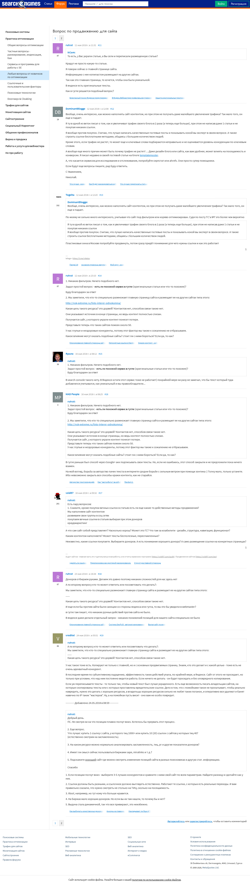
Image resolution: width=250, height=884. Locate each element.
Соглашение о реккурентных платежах (210, 854)
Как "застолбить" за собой (109, 482)
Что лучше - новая (78, 184)
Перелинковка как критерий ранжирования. (110, 563)
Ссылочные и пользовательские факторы (24, 84)
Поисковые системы (17, 31)
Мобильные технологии (77, 837)
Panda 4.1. (128, 482)
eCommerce (134, 855)
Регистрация (238, 4)
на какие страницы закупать (94, 264)
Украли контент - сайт (148, 343)
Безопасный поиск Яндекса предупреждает (89, 98)
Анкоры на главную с (116, 811)
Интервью (70, 841)
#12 (112, 108)
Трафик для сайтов (16, 105)
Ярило (69, 353)
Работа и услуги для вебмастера (24, 146)
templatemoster (149, 155)
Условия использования (202, 841)
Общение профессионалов (21, 132)
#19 (101, 635)
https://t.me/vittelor (81, 258)
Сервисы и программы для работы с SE (23, 65)
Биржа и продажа (16, 139)
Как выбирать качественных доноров (86, 811)
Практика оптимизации (19, 38)
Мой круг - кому (117, 264)
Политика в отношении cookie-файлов (210, 850)
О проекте (195, 837)
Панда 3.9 (74, 264)
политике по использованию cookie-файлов (156, 879)
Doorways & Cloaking (19, 98)
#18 (100, 573)
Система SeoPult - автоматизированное (127, 624)
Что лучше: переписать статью (134, 184)
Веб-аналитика (73, 855)
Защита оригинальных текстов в (170, 98)
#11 (100, 45)
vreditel (70, 635)
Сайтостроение (14, 118)
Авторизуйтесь (176, 821)
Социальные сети (137, 841)
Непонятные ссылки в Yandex (122, 343)
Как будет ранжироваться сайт (103, 184)
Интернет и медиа (137, 850)
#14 (100, 275)
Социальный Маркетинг (20, 125)
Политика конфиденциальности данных (211, 845)
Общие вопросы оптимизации (25, 45)
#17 (100, 493)
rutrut (69, 45)
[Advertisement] (125, 17)
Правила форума (12, 859)
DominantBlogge (75, 108)
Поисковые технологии (21, 92)
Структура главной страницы (147, 563)
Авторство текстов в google (82, 482)
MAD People (72, 394)
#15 (100, 353)
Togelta (70, 194)
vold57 (69, 493)
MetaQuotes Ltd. (210, 867)
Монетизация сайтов (18, 112)
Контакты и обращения (202, 859)
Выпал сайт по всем (157, 624)
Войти (221, 4)
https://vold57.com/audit (163, 556)
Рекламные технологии (77, 850)
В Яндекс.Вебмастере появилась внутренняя (132, 98)
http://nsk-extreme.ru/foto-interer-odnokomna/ (93, 303)
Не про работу (14, 152)
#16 (106, 394)
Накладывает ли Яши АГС (140, 811)
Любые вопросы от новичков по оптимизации (24, 75)
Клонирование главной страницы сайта (88, 343)
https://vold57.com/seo (206, 556)
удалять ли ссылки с (78, 563)
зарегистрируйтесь (201, 821)
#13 (101, 194)
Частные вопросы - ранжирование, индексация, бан (24, 54)
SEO (67, 846)
